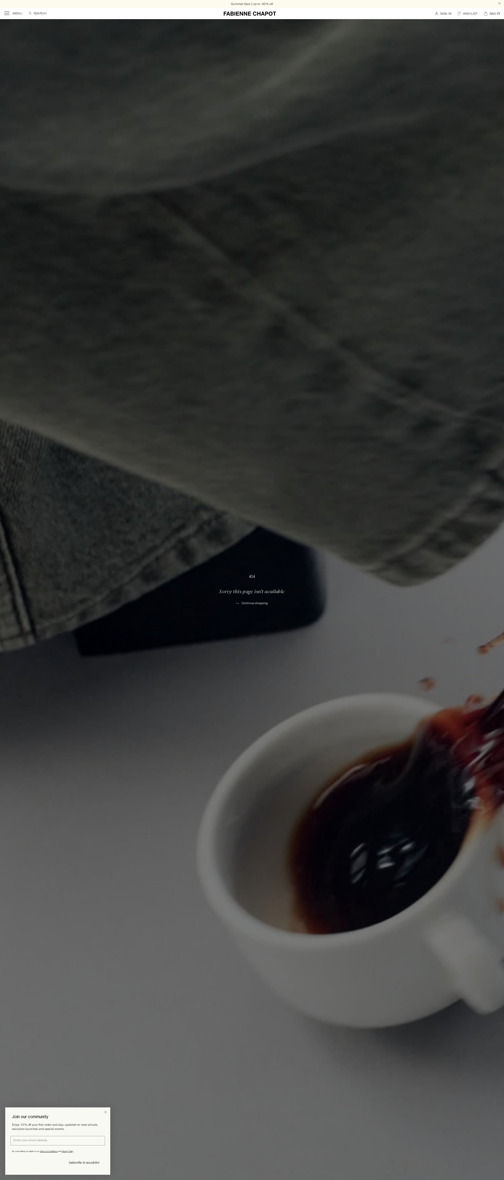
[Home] (250, 14)
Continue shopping (255, 603)
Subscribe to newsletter (84, 1162)
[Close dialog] (105, 1112)
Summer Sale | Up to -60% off (252, 4)
